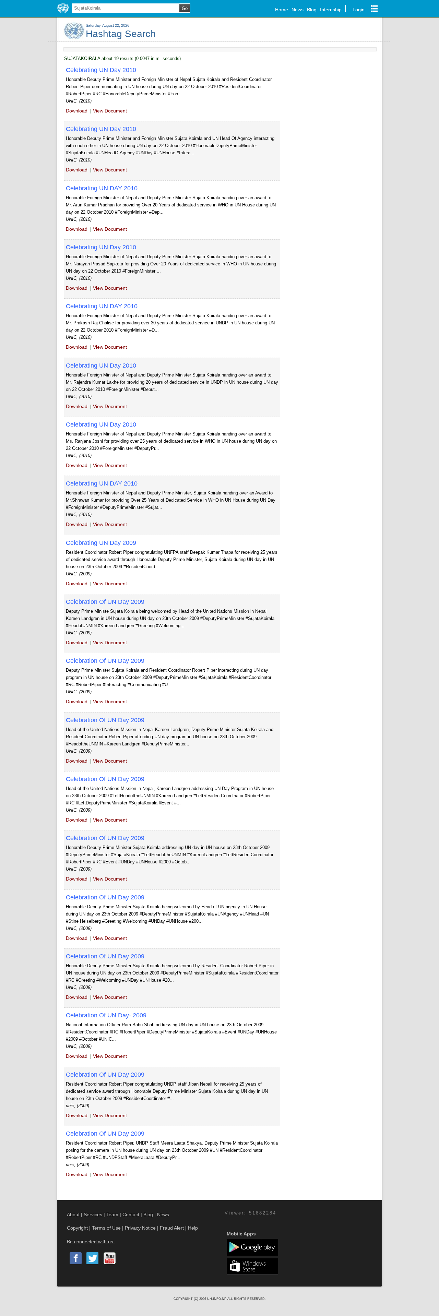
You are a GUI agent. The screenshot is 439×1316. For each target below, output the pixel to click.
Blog (312, 9)
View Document (110, 110)
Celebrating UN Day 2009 (101, 542)
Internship (331, 9)
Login (359, 9)
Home (281, 9)
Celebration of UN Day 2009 (105, 601)
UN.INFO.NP (217, 1299)
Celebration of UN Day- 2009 (106, 1015)
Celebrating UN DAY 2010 (102, 188)
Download (76, 110)
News (298, 9)
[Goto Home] (63, 13)
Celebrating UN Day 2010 (101, 70)
